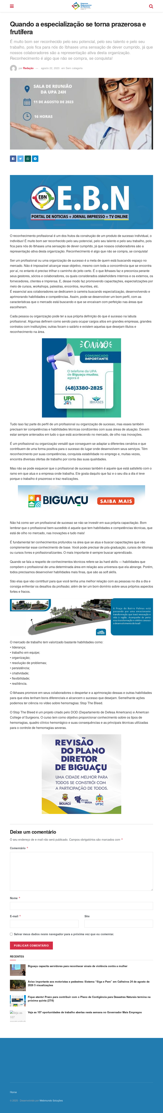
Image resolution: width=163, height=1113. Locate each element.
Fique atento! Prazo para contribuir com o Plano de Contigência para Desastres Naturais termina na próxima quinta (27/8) (89, 998)
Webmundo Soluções (51, 1100)
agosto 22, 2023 (50, 68)
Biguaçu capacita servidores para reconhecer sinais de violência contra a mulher (77, 966)
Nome (15, 898)
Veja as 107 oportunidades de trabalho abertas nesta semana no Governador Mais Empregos (85, 1012)
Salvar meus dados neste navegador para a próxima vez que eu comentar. (64, 934)
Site (87, 916)
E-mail (15, 916)
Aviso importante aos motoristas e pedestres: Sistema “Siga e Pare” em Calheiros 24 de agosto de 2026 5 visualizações (88, 983)
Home (13, 1092)
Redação (28, 68)
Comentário (19, 848)
